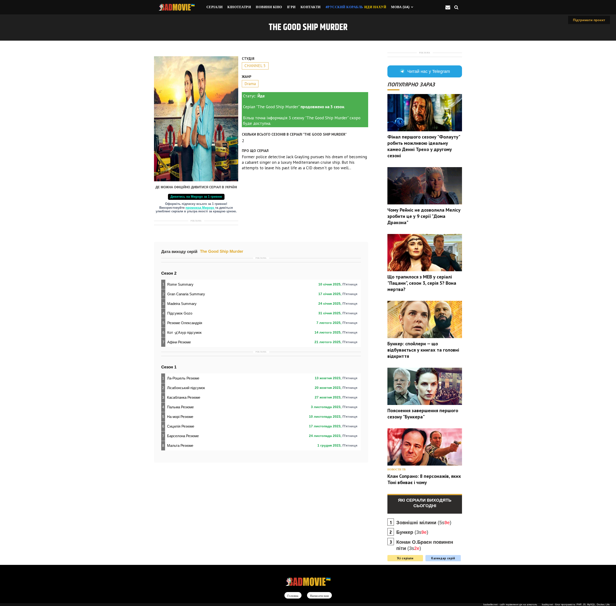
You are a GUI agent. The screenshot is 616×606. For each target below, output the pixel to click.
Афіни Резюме (179, 342)
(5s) (423, 522)
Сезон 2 (168, 273)
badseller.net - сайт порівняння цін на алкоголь (510, 604)
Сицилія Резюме (180, 426)
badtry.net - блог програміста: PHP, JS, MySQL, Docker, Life (576, 604)
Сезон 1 (168, 367)
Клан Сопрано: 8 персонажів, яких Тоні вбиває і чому (424, 479)
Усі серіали (405, 558)
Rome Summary (180, 284)
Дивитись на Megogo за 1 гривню (196, 196)
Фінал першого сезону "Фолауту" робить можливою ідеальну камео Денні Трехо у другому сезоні (423, 146)
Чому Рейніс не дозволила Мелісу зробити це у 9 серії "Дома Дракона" (424, 216)
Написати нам (319, 595)
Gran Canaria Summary (186, 294)
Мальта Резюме (180, 445)
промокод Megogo (200, 207)
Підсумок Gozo (179, 313)
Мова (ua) (400, 7)
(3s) (412, 532)
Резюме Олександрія (184, 323)
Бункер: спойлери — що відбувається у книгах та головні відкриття (423, 350)
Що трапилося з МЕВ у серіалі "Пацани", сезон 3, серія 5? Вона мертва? (421, 283)
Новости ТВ (396, 469)
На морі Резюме (180, 417)
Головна (292, 595)
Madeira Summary (182, 304)
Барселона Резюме (183, 436)
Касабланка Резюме (183, 397)
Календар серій (443, 558)
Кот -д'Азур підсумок (184, 332)
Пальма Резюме (180, 407)
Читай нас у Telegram (428, 71)
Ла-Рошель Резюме (183, 378)
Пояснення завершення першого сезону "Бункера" (422, 413)
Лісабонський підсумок (186, 388)
